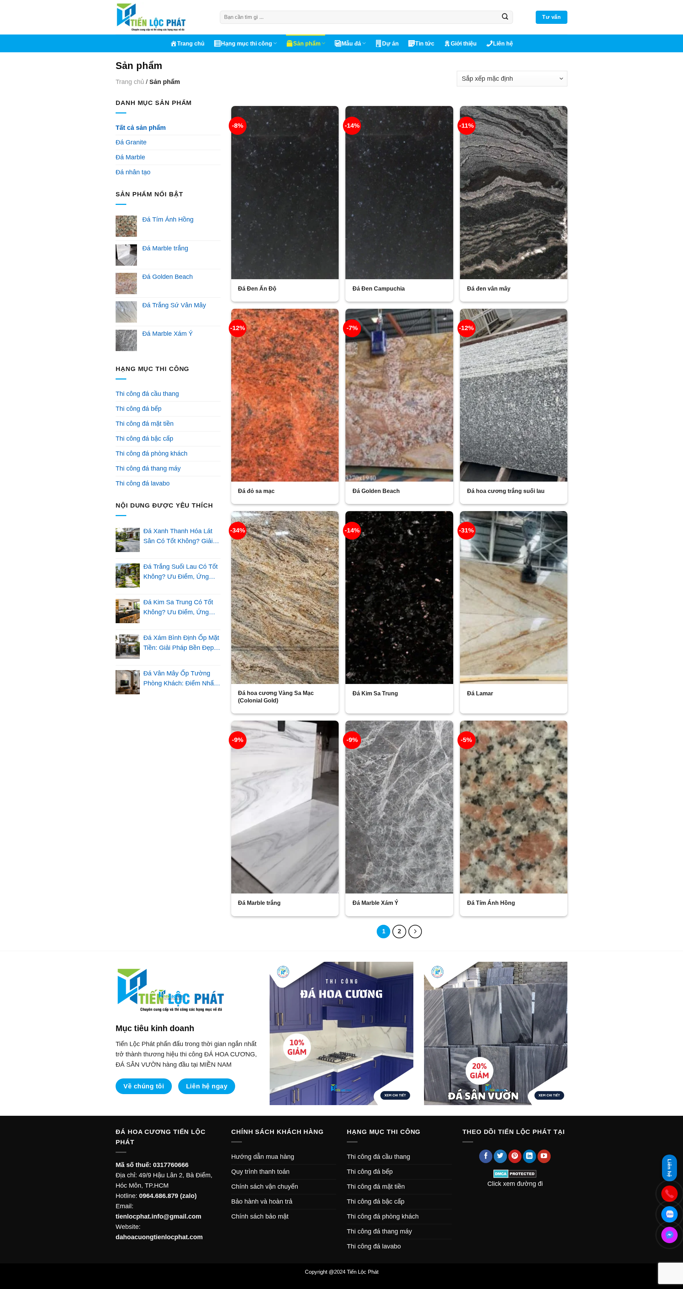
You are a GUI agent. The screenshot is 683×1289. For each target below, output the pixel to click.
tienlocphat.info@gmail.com (158, 1216)
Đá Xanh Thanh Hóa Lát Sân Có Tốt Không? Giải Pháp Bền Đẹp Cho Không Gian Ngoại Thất (181, 537)
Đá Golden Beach (376, 491)
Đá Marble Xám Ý (375, 903)
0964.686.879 (158, 1195)
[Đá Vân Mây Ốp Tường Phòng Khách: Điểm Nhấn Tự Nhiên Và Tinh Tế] (128, 682)
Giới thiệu (464, 43)
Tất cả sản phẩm (141, 127)
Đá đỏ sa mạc (256, 491)
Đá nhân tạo (133, 172)
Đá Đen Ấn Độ (257, 288)
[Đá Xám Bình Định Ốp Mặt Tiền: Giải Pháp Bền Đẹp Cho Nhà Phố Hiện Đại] (128, 647)
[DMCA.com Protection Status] (514, 1173)
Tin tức (424, 43)
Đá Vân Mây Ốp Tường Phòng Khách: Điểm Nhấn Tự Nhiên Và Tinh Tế (180, 679)
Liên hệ (503, 43)
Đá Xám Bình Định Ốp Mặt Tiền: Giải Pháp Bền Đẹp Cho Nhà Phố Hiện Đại (181, 643)
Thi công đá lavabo (143, 483)
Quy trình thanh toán (260, 1171)
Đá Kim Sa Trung (375, 693)
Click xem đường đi (515, 1183)
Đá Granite (131, 142)
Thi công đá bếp (139, 408)
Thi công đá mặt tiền (145, 423)
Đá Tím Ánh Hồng (491, 903)
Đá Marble (130, 157)
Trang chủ (191, 43)
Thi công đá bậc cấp (144, 438)
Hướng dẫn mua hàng (262, 1156)
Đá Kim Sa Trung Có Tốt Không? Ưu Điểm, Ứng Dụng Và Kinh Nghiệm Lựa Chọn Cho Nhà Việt (181, 608)
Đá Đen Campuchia (379, 288)
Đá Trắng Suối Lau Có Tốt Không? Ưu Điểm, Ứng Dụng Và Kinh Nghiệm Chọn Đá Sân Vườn (180, 572)
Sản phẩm (307, 43)
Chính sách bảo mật (259, 1216)
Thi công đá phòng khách (151, 453)
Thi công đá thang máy (148, 468)
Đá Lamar (480, 693)
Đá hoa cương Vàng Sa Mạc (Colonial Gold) (276, 697)
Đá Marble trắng (259, 903)
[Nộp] (505, 17)
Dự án (390, 43)
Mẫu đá (351, 43)
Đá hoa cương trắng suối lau (506, 491)
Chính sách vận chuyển (264, 1186)
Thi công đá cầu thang (147, 393)
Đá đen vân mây (488, 288)
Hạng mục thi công (246, 43)
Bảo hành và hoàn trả (261, 1201)
